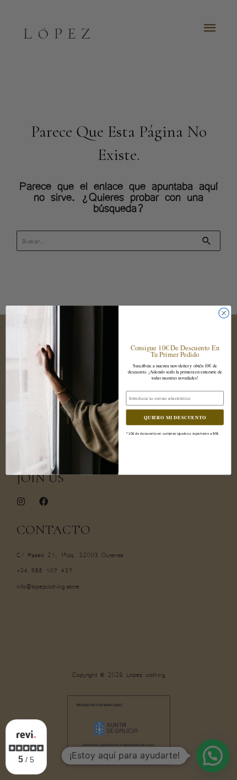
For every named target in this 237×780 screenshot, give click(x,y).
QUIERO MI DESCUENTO (175, 417)
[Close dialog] (224, 313)
